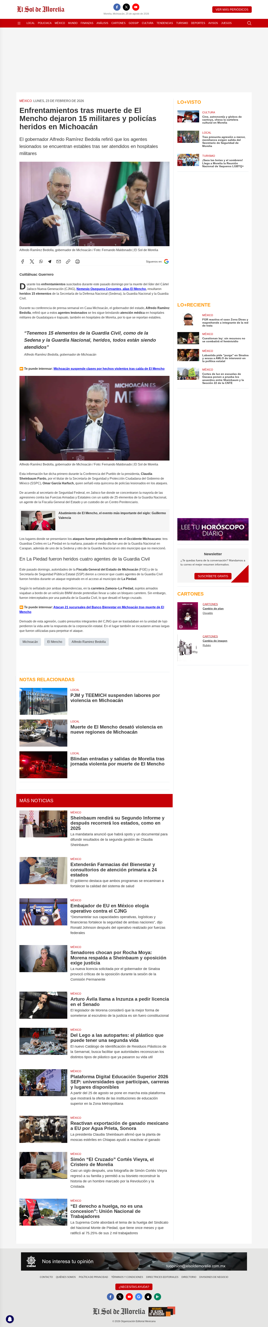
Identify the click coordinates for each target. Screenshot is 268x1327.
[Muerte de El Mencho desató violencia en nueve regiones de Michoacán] (43, 732)
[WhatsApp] (41, 261)
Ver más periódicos (232, 9)
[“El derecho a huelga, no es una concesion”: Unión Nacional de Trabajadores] (43, 1220)
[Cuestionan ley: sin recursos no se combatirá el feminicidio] (188, 338)
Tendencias (165, 23)
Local (30, 23)
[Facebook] (116, 7)
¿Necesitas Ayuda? (134, 1286)
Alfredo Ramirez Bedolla (89, 641)
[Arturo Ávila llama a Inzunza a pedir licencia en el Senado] (43, 1007)
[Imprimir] (77, 261)
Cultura (147, 23)
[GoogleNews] (138, 1296)
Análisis (102, 23)
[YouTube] (135, 7)
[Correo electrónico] (59, 261)
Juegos (226, 23)
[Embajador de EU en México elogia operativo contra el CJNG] (43, 919)
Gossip (134, 23)
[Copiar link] (68, 261)
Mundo (72, 23)
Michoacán (30, 641)
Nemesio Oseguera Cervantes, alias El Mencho (111, 289)
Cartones (118, 23)
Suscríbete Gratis (213, 576)
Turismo (182, 23)
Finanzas (87, 23)
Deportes (198, 23)
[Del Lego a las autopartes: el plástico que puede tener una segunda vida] (43, 1046)
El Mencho (54, 641)
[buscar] (249, 23)
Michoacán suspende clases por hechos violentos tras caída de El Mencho (109, 368)
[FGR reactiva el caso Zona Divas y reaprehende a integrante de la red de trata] (188, 320)
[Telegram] (49, 261)
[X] (126, 7)
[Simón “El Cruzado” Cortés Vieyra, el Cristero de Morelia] (43, 1173)
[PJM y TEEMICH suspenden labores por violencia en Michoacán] (43, 701)
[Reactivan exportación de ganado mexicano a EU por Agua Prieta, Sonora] (43, 1131)
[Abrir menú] (19, 23)
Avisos (213, 23)
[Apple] (148, 1296)
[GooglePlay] (157, 1296)
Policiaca (45, 23)
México (60, 23)
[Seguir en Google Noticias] (166, 261)
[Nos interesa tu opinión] (134, 1261)
